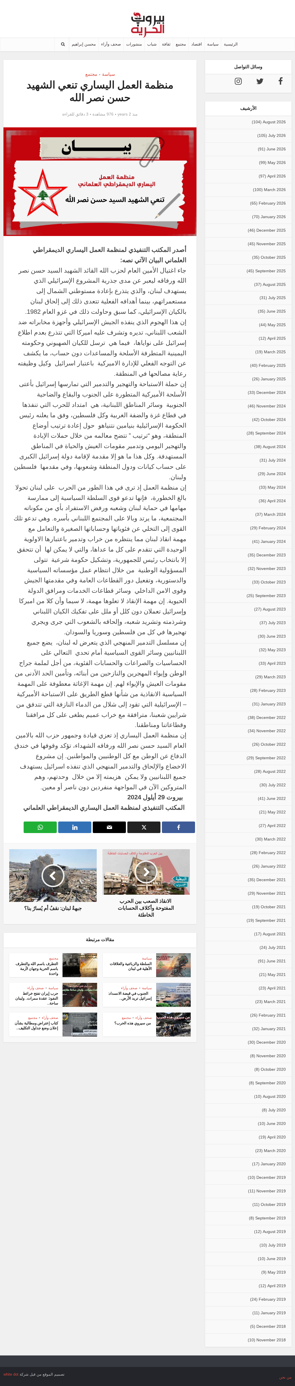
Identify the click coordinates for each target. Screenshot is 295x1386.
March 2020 (275, 1150)
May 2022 (277, 812)
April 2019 (276, 1285)
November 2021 (271, 893)
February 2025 (272, 365)
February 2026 (272, 203)
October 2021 (273, 907)
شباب (152, 44)
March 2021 (275, 1001)
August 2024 (274, 446)
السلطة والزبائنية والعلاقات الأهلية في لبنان (131, 966)
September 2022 (270, 758)
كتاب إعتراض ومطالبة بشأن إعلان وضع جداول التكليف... (36, 1025)
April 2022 (276, 825)
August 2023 (274, 609)
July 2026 (277, 135)
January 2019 (273, 1313)
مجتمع (181, 44)
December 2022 (271, 717)
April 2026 (276, 176)
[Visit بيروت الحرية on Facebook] (280, 82)
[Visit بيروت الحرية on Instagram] (238, 82)
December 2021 (271, 879)
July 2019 (277, 1245)
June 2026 (276, 149)
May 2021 (277, 974)
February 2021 (272, 1015)
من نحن (285, 1377)
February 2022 (272, 852)
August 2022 (274, 771)
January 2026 (273, 216)
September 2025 (270, 271)
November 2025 (271, 243)
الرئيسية (231, 44)
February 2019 (272, 1299)
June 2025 (276, 311)
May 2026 (277, 162)
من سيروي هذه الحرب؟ (133, 1023)
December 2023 (271, 555)
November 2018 (271, 1340)
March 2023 (275, 677)
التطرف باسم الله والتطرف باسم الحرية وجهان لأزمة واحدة (37, 968)
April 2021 (276, 988)
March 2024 (275, 514)
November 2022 (271, 730)
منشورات (134, 44)
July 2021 (277, 947)
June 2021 (276, 961)
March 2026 (275, 189)
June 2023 (276, 636)
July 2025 (277, 297)
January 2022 (273, 866)
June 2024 (276, 473)
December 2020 (271, 1042)
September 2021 (270, 920)
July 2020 (277, 1110)
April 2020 (276, 1137)
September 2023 (270, 595)
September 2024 (270, 433)
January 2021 (273, 1028)
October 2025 (273, 257)
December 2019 (271, 1177)
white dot (10, 1374)
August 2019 (274, 1231)
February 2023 (272, 690)
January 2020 (273, 1164)
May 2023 (277, 649)
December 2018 (271, 1326)
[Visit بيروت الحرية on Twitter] (260, 82)
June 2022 (276, 798)
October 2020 (273, 1069)
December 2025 (271, 230)
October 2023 (273, 582)
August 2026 (274, 122)
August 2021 (274, 934)
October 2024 (273, 419)
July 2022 (277, 785)
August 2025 (274, 284)
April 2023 (276, 663)
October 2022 (273, 744)
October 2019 (273, 1204)
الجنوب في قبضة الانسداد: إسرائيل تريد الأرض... (130, 996)
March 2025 (275, 352)
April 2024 (276, 500)
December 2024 (271, 392)
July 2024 (277, 460)
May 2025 (277, 324)
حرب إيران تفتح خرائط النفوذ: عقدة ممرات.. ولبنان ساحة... (36, 998)
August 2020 (274, 1096)
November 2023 (271, 568)
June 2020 (276, 1123)
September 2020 (270, 1083)
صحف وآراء (111, 44)
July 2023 (277, 622)
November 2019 (271, 1191)
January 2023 (273, 704)
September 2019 (270, 1218)
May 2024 (277, 487)
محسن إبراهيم (84, 44)
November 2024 (271, 406)
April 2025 (276, 338)
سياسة (213, 44)
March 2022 (275, 839)
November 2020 (271, 1055)
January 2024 (273, 541)
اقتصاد (196, 44)
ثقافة (166, 44)
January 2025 (273, 379)
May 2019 (277, 1272)
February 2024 (272, 528)
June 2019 (276, 1258)
